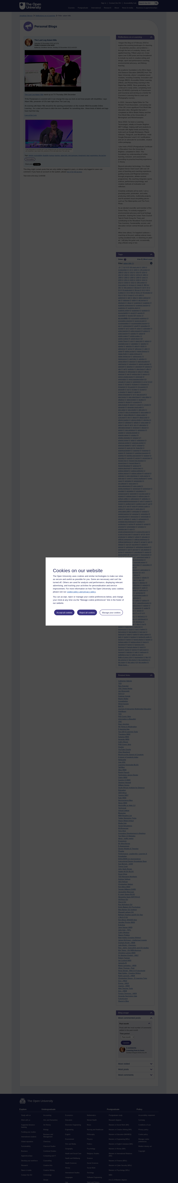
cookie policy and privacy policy (81, 592)
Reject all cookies (87, 613)
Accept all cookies (64, 613)
